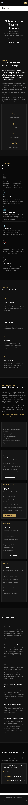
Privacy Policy (5, 800)
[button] (25, 3)
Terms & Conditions (14, 800)
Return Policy (23, 800)
